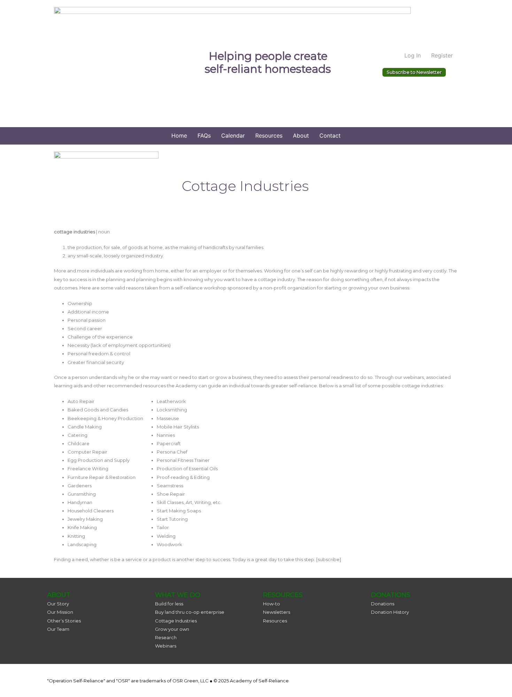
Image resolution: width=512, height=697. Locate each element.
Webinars (165, 646)
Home (179, 135)
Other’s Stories (64, 621)
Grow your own (172, 629)
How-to (271, 603)
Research (166, 637)
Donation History (390, 612)
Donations (382, 603)
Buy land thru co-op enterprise (189, 612)
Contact (330, 135)
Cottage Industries (176, 621)
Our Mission (60, 612)
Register (442, 55)
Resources (268, 135)
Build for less (169, 603)
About (301, 135)
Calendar (233, 135)
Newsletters (276, 612)
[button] (414, 72)
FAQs (204, 135)
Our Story (58, 603)
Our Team (58, 629)
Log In (412, 55)
